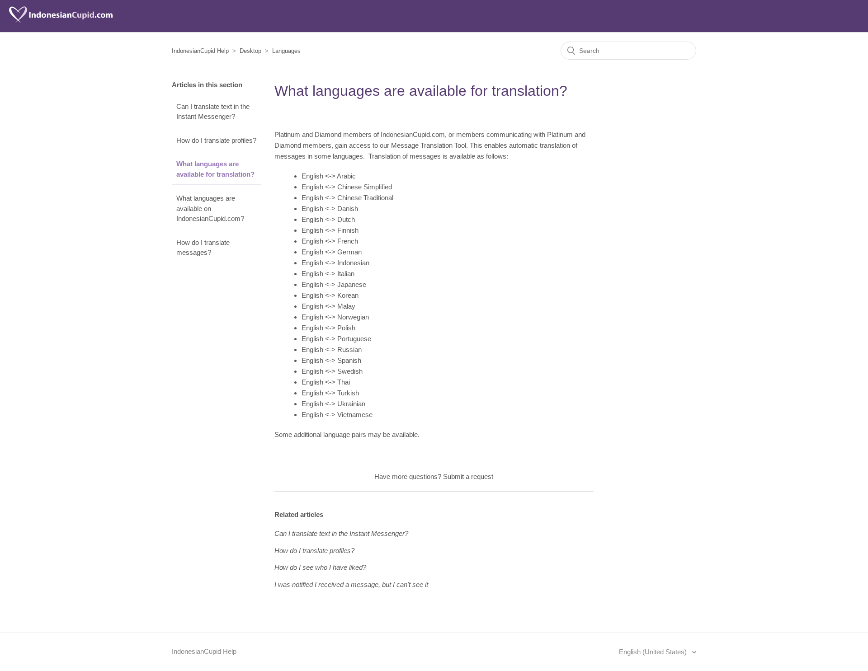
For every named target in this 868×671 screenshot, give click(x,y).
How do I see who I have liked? (320, 567)
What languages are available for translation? (215, 169)
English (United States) (654, 652)
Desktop (250, 50)
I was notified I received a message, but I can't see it (351, 584)
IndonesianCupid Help (200, 50)
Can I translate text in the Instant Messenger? (213, 112)
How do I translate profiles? (216, 140)
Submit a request (468, 476)
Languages (286, 50)
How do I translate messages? (203, 248)
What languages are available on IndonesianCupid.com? (210, 208)
